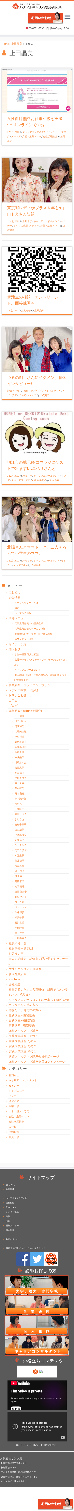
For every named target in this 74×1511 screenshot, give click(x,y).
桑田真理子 (20, 845)
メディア (16, 136)
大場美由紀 (20, 731)
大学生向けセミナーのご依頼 (30, 628)
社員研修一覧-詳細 (21, 948)
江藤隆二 (19, 808)
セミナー (55, 132)
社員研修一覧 (17, 943)
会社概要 (15, 984)
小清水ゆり (20, 834)
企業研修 (14, 1106)
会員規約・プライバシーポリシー (31, 685)
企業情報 (15, 597)
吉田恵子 (19, 767)
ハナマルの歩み (23, 613)
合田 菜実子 (21, 891)
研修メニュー (17, 618)
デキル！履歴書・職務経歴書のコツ (18, 1472)
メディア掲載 (12, 1211)
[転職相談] (37, 1325)
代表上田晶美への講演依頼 (29, 623)
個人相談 (15, 649)
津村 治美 (19, 736)
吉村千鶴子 (20, 824)
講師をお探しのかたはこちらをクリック (25, 1248)
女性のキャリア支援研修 (25, 969)
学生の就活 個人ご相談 (27, 654)
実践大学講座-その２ (22, 1046)
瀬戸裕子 (19, 917)
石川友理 (19, 922)
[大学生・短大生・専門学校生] (37, 1285)
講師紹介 (10, 1202)
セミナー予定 (17, 644)
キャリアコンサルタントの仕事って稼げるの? (39, 1000)
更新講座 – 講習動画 (22, 1015)
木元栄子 (19, 855)
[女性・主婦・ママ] (37, 1305)
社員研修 (14, 1137)
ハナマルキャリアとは (26, 602)
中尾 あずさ (21, 777)
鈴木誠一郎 (20, 798)
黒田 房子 (19, 870)
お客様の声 (16, 953)
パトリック (20, 907)
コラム (13, 700)
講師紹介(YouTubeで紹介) (25, 711)
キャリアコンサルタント (35, 132)
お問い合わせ (17, 695)
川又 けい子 (21, 721)
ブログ (22, 395)
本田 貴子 (19, 772)
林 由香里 (19, 757)
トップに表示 (20, 225)
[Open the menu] (67, 17)
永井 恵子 (19, 860)
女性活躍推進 (50, 136)
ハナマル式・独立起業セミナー (15, 1481)
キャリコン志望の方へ (23, 1005)
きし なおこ (21, 819)
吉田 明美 (19, 783)
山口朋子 (19, 829)
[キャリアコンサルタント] (37, 1345)
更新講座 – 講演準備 (22, 1025)
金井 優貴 (19, 912)
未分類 (12, 1127)
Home (5, 43)
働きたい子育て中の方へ (25, 1010)
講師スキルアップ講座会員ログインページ (37, 1062)
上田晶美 (16, 43)
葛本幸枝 (19, 752)
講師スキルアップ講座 (23, 1031)
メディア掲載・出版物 (23, 690)
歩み (8, 1221)
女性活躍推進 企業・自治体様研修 (33, 633)
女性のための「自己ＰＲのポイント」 (19, 1476)
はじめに (15, 592)
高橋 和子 (19, 881)
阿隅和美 (19, 726)
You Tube (14, 979)
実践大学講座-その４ (22, 1041)
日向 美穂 (19, 793)
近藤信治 (19, 839)
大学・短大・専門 (19, 1111)
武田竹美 (19, 932)
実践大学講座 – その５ (23, 1036)
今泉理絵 (19, 927)
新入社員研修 (17, 974)
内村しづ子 (20, 814)
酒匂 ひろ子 (21, 896)
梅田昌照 (19, 865)
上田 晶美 (19, 715)
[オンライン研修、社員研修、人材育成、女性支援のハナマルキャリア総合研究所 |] (37, 6)
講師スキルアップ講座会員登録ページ (34, 1056)
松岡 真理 (19, 886)
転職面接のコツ (8, 1467)
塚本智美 (19, 788)
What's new (11, 1207)
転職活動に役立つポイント (13, 1463)
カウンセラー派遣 (24, 638)
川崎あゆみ (20, 762)
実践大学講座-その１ (22, 1051)
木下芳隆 (19, 901)
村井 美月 (19, 876)
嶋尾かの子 (20, 741)
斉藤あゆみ (20, 746)
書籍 (17, 607)
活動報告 (14, 1132)
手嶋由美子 (20, 938)
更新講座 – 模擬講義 (22, 1020)
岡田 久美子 (21, 850)
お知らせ (27, 221)
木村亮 (18, 803)
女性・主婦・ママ (31, 136)
